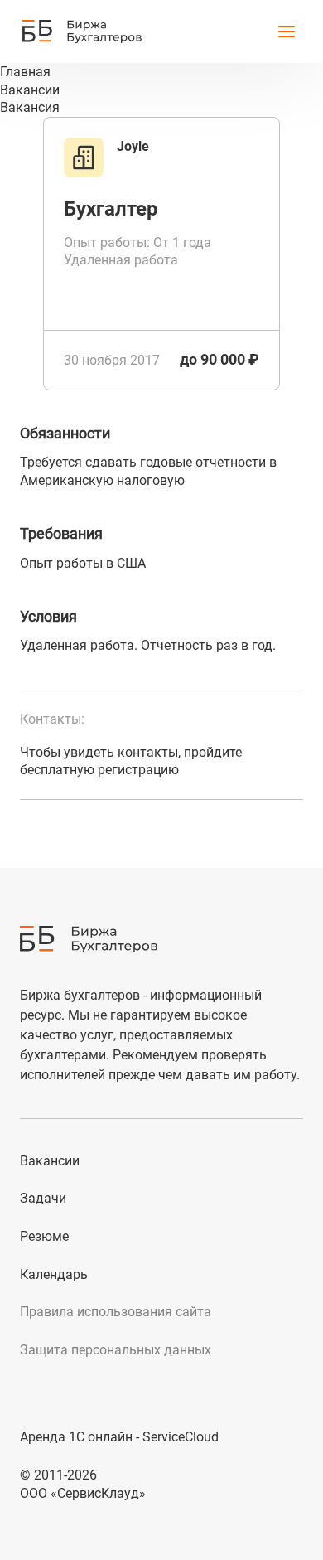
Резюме (44, 1236)
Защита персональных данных (115, 1350)
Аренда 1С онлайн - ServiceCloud (119, 1437)
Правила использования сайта (115, 1312)
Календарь (54, 1274)
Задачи (43, 1198)
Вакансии (50, 1161)
